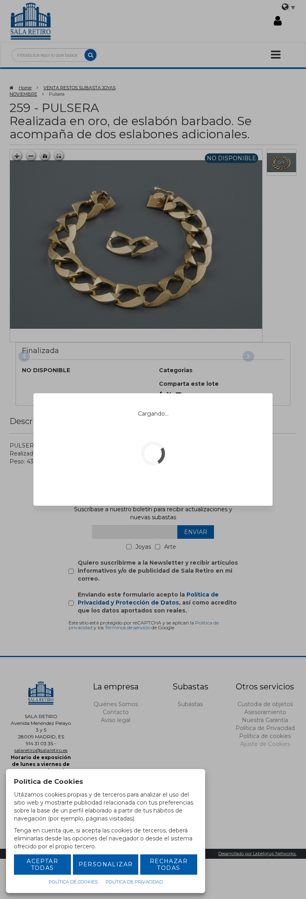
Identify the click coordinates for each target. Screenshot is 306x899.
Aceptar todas (42, 865)
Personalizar (105, 864)
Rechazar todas (169, 865)
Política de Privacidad (134, 882)
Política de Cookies (73, 882)
